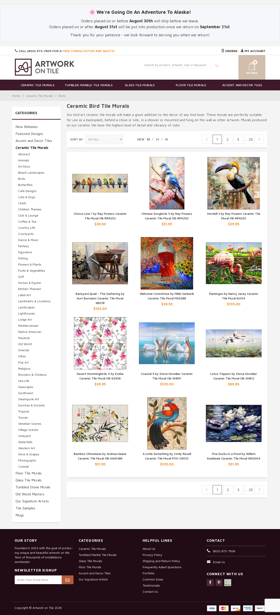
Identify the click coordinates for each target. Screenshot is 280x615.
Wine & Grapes (28, 454)
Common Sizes (153, 579)
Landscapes (26, 307)
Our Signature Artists (32, 501)
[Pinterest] (218, 582)
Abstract (24, 154)
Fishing (23, 258)
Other (22, 356)
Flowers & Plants (29, 264)
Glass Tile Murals (140, 85)
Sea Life (23, 381)
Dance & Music (28, 240)
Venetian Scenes (29, 423)
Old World (25, 344)
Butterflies (25, 185)
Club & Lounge (28, 215)
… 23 (249, 139)
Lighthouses (26, 313)
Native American (29, 332)
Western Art (26, 448)
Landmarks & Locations (34, 301)
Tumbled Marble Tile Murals (89, 85)
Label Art (24, 295)
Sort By (76, 139)
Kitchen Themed (29, 289)
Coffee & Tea (27, 221)
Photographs (27, 460)
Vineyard (24, 436)
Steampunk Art (28, 399)
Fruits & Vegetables (31, 270)
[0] (246, 66)
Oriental (23, 350)
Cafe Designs (27, 191)
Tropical (23, 411)
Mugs (20, 515)
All (166, 139)
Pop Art (23, 362)
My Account (254, 51)
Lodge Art (25, 319)
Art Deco (24, 166)
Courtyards (26, 234)
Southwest (25, 393)
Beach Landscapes (31, 172)
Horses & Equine (29, 283)
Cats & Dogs (26, 197)
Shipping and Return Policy (161, 561)
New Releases (27, 127)
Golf (21, 276)
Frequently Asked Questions (162, 567)
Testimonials (151, 585)
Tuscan (23, 417)
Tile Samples (25, 508)
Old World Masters (30, 494)
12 (148, 139)
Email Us (219, 562)
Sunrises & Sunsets (31, 405)
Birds (21, 178)
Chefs (22, 203)
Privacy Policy (152, 555)
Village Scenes (28, 430)
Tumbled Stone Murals (33, 487)
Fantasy (23, 246)
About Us (149, 548)
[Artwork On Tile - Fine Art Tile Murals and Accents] (45, 67)
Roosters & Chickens (32, 374)
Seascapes (25, 387)
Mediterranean (28, 325)
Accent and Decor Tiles (242, 85)
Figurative (25, 252)
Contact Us (150, 591)
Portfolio (148, 573)
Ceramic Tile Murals (38, 85)
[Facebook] (210, 582)
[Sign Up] (67, 579)
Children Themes (30, 209)
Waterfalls (25, 442)
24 (157, 139)
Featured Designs (29, 134)
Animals (23, 160)
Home (16, 96)
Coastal (23, 466)
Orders (231, 51)
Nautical (24, 338)
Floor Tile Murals (191, 85)
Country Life (26, 227)
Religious (24, 368)
